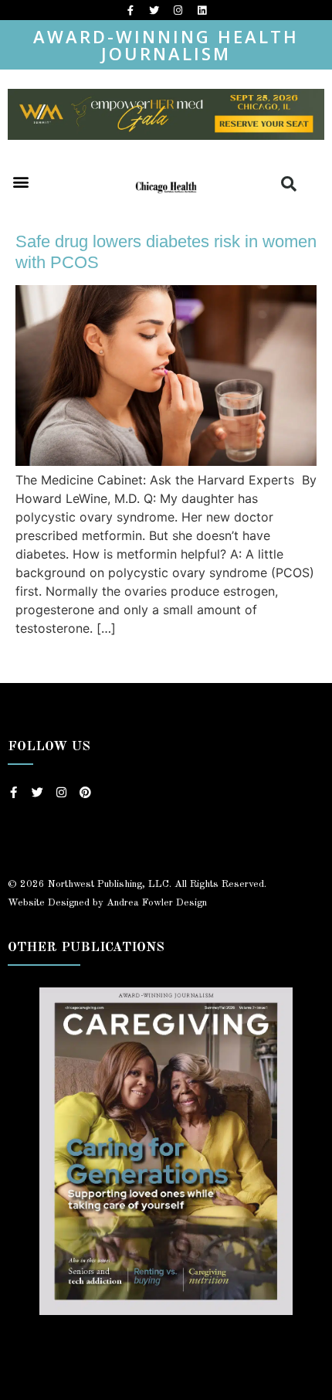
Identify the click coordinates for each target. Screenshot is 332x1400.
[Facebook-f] (130, 10)
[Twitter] (154, 10)
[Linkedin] (202, 10)
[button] (20, 181)
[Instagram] (178, 10)
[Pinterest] (85, 792)
